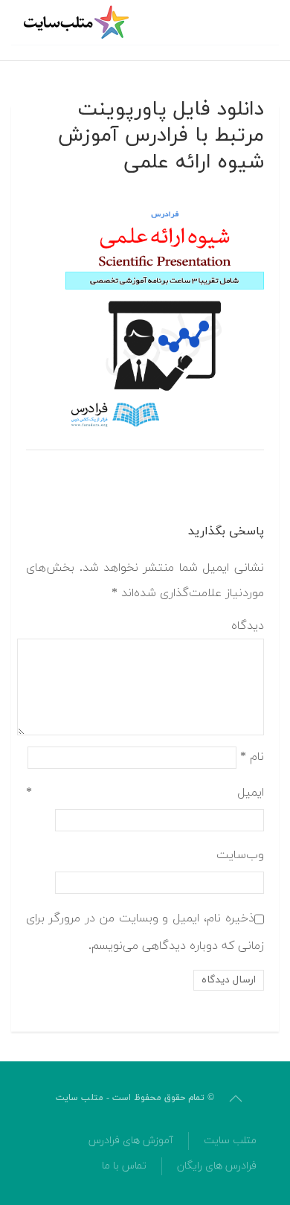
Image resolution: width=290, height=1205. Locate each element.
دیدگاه (247, 626)
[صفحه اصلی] (78, 22)
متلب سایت (230, 1141)
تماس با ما (124, 1166)
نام (252, 756)
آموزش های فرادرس (130, 1141)
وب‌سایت (240, 855)
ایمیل (145, 792)
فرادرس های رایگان (217, 1166)
